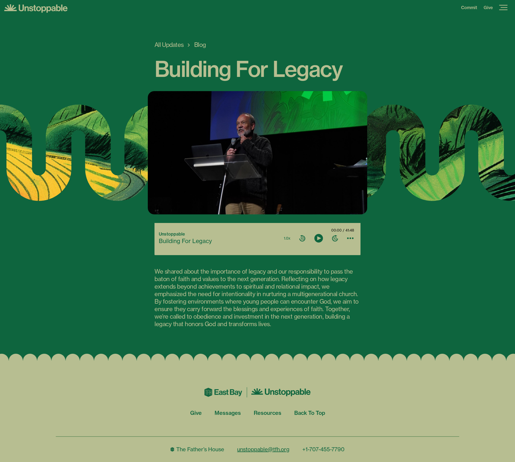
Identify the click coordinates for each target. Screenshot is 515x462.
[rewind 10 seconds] (302, 238)
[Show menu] (503, 7)
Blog (200, 45)
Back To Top (309, 412)
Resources (267, 412)
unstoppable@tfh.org (263, 449)
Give (488, 7)
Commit (469, 7)
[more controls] (350, 238)
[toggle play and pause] (319, 238)
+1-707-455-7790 (323, 449)
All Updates (168, 45)
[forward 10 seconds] (335, 238)
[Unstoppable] (257, 8)
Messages (228, 412)
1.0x (287, 238)
